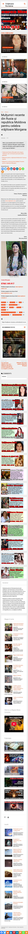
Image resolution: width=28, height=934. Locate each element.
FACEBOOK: (4, 376)
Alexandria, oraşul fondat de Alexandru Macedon (17, 892)
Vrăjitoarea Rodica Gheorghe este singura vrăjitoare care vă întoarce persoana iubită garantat (13, 154)
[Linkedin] (11, 168)
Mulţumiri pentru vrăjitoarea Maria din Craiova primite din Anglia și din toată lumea (14, 340)
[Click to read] (14, 351)
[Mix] (20, 168)
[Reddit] (8, 168)
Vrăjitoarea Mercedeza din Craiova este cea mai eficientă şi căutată (13, 100)
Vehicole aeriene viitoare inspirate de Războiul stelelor (17, 914)
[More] (2, 171)
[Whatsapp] (23, 168)
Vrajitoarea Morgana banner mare (13, 25)
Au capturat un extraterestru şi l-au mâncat (17, 840)
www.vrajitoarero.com (10, 200)
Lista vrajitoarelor (8, 47)
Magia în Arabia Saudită (18, 655)
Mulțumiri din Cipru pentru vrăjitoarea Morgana (22, 364)
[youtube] (8, 817)
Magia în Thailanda (17, 675)
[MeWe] (17, 168)
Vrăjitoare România (9, 5)
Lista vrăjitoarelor (7, 33)
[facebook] (4, 817)
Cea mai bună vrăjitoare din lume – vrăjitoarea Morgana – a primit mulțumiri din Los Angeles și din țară (7, 365)
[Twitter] (5, 168)
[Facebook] (2, 168)
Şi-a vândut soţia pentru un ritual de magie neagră (18, 667)
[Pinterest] (14, 168)
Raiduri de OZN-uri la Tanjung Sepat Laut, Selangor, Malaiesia (17, 851)
